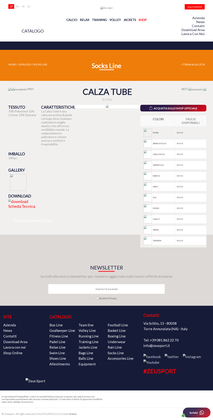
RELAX (84, 20)
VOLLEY (115, 20)
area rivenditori (194, 6)
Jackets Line (88, 347)
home (12, 64)
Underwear (117, 342)
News (200, 22)
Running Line (89, 336)
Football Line (118, 325)
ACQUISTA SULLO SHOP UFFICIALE (175, 108)
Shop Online (12, 353)
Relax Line (57, 347)
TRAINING (99, 20)
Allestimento (59, 364)
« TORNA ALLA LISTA (193, 64)
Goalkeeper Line (62, 330)
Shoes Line (57, 358)
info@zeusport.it (156, 345)
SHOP (143, 20)
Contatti (198, 26)
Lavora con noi (193, 34)
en (17, 6)
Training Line (89, 342)
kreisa (73, 413)
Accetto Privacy (108, 298)
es (28, 6)
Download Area (193, 30)
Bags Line (86, 353)
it (11, 6)
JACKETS (129, 20)
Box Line (56, 325)
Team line (86, 325)
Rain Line (115, 347)
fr (22, 6)
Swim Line (57, 353)
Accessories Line (120, 358)
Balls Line (86, 358)
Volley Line (87, 330)
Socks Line (40, 64)
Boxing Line (117, 336)
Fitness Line (58, 336)
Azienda (198, 18)
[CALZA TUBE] (107, 106)
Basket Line (117, 330)
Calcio (71, 20)
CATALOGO (33, 30)
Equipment (87, 364)
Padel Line (57, 342)
